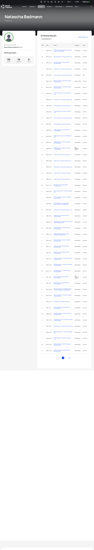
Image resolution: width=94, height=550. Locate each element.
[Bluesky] (62, 2)
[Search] (91, 6)
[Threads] (55, 2)
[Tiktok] (59, 2)
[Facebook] (45, 2)
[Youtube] (52, 2)
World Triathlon (6, 6)
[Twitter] (48, 2)
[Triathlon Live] (86, 2)
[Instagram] (41, 2)
